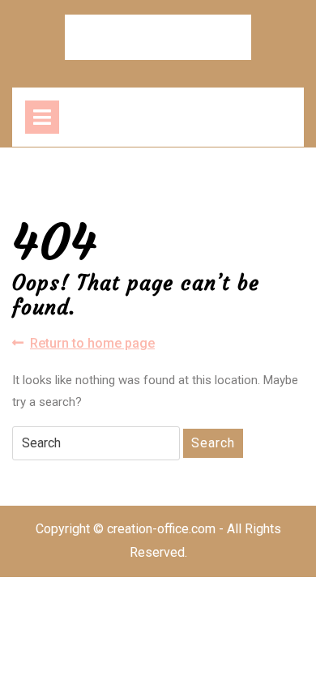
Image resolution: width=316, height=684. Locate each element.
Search (213, 443)
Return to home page (92, 344)
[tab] (42, 117)
